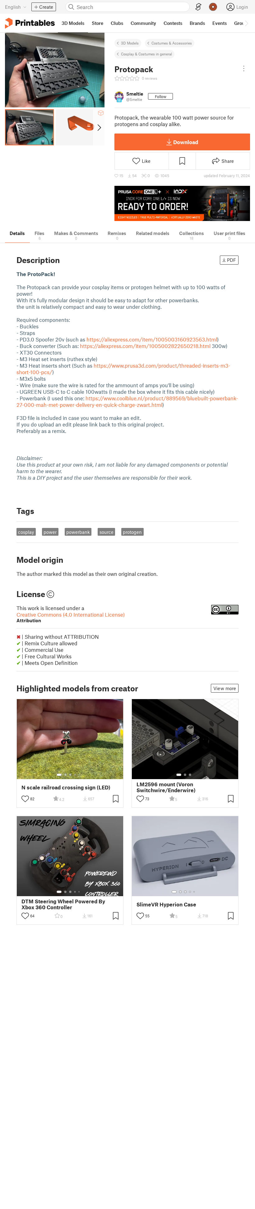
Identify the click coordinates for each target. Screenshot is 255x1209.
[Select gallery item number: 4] (75, 775)
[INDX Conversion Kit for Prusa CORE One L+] (182, 203)
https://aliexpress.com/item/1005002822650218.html (145, 346)
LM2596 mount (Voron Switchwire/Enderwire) (166, 787)
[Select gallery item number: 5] (79, 775)
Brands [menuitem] (197, 23)
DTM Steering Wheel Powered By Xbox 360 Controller (63, 904)
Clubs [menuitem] (117, 23)
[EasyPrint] (198, 7)
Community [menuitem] (143, 23)
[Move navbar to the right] (246, 23)
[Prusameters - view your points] (213, 7)
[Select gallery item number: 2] (65, 775)
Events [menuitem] (219, 23)
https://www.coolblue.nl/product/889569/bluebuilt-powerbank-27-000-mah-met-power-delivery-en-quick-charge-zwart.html (127, 401)
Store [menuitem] (97, 23)
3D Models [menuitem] (73, 23)
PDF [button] (231, 260)
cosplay (26, 532)
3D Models (130, 43)
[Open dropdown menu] (244, 68)
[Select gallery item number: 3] (70, 775)
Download (185, 142)
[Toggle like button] (25, 798)
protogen (132, 532)
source (107, 532)
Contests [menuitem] (173, 23)
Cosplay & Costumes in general (146, 54)
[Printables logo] (30, 23)
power (50, 532)
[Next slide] (98, 127)
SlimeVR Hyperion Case (166, 904)
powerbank (78, 532)
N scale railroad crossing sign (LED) (65, 787)
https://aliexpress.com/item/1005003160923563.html (151, 339)
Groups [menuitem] (242, 23)
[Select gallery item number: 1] (59, 775)
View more (224, 688)
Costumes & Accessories (171, 43)
